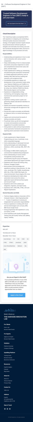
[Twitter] (7, 409)
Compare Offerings (8, 348)
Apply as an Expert (8, 336)
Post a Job (6, 327)
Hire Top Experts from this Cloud (15, 23)
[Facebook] (10, 409)
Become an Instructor (9, 359)
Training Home (7, 355)
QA (2, 4)
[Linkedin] (5, 409)
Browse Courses (8, 357)
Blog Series (6, 371)
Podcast (6, 369)
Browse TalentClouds (9, 329)
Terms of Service (8, 380)
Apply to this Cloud (16, 295)
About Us (6, 378)
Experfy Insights (8, 367)
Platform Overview (8, 346)
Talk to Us (6, 390)
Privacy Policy (7, 383)
